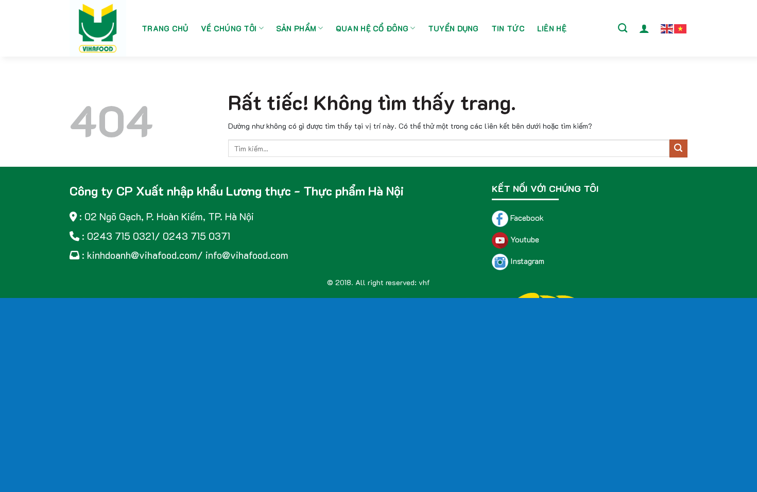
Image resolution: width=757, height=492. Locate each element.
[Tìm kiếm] (622, 28)
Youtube (523, 239)
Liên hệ (551, 28)
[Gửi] (678, 148)
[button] (644, 28)
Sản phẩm (296, 28)
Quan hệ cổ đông (372, 28)
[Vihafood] (98, 28)
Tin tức (508, 28)
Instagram (526, 260)
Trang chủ (165, 28)
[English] (667, 27)
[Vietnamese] (680, 27)
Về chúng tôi (229, 28)
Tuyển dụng (453, 28)
